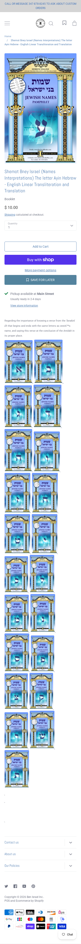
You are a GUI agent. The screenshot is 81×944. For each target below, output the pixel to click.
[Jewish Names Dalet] (47, 426)
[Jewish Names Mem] (16, 631)
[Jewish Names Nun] (42, 631)
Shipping (9, 214)
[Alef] (18, 382)
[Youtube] (24, 886)
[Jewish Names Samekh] (16, 670)
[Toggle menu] (7, 23)
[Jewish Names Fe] (42, 670)
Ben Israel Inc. (35, 897)
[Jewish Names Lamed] (42, 591)
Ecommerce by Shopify (30, 900)
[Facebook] (15, 886)
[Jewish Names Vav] (47, 470)
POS (7, 900)
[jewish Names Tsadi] (16, 708)
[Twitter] (6, 886)
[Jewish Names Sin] (42, 747)
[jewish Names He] (18, 470)
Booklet (9, 199)
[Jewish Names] (17, 552)
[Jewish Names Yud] (44, 552)
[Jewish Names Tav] (16, 786)
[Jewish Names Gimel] (18, 426)
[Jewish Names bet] (48, 382)
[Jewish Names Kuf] (41, 708)
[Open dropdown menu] (70, 842)
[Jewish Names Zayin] (17, 511)
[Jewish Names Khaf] (16, 591)
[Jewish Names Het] (45, 511)
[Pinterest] (33, 886)
